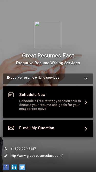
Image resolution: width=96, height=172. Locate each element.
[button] (48, 103)
